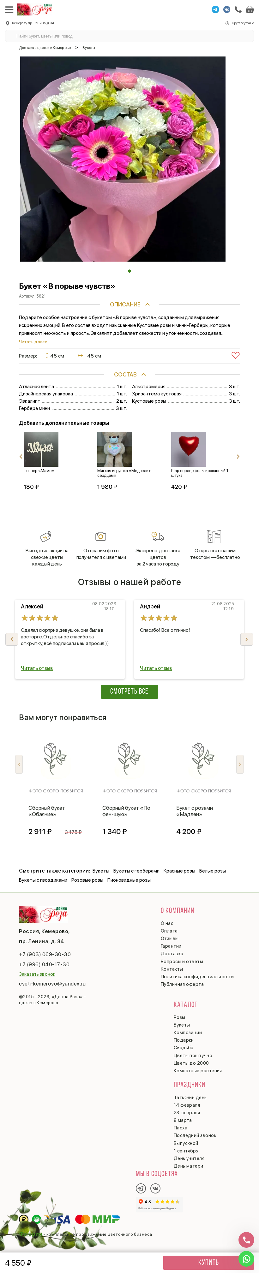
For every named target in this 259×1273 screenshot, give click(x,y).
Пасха (180, 1128)
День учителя (189, 1158)
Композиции (188, 1032)
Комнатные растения (198, 1071)
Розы (179, 1017)
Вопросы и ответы (182, 961)
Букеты (101, 871)
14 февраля (187, 1105)
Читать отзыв (37, 668)
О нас (167, 923)
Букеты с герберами (136, 871)
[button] (129, 271)
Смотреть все (129, 692)
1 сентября (186, 1151)
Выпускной (186, 1143)
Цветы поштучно (193, 1055)
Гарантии (171, 946)
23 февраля (187, 1113)
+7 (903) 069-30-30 (45, 954)
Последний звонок (195, 1135)
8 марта (183, 1120)
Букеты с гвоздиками (43, 880)
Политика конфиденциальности (197, 977)
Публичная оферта (182, 984)
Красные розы (179, 871)
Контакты (172, 969)
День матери (188, 1166)
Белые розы (212, 871)
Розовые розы (87, 880)
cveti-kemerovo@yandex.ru (52, 983)
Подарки (184, 1040)
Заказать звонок (37, 974)
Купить (208, 1263)
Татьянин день (190, 1097)
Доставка (172, 953)
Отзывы (170, 938)
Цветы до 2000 (191, 1063)
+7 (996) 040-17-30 (44, 964)
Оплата (169, 931)
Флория (30, 1233)
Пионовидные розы (129, 880)
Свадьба (184, 1048)
